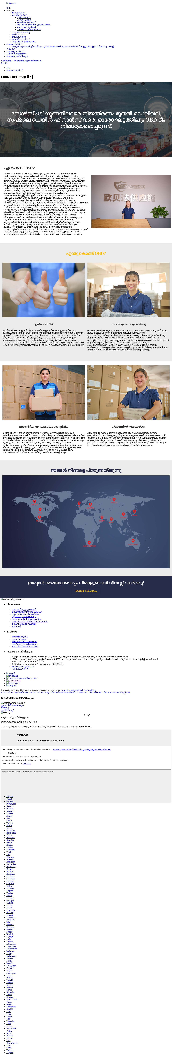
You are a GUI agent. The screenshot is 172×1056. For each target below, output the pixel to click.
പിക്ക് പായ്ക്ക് (94, 692)
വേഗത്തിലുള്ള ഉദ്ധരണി (24, 609)
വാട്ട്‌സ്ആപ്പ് (7, 61)
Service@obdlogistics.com (23, 666)
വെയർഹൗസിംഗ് (20, 39)
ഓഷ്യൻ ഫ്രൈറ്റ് (26, 22)
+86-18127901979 (20, 669)
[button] (86, 591)
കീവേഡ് (83, 692)
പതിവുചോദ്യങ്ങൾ (16, 54)
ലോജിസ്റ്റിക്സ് (19, 15)
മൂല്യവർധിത (19, 37)
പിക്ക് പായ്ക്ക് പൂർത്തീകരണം (15, 692)
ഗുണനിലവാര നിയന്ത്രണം (25, 614)
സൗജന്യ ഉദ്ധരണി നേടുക (27, 61)
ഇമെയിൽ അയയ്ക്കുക (12, 705)
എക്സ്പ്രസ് (24, 17)
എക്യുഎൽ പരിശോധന (24, 644)
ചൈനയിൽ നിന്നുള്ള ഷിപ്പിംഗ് (27, 612)
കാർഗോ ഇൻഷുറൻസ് (29, 29)
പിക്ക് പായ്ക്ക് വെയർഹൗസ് (64, 692)
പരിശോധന (18, 34)
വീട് (8, 8)
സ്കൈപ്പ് (5, 708)
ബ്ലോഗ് (10, 49)
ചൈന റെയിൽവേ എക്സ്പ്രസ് (33, 25)
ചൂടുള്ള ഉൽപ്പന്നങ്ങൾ (72, 690)
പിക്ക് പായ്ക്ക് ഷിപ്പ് (40, 692)
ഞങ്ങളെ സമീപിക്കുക (17, 56)
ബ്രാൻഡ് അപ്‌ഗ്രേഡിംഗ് (25, 646)
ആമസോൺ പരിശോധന (24, 641)
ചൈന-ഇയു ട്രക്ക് (26, 27)
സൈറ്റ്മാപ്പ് (90, 690)
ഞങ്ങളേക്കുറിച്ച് (14, 44)
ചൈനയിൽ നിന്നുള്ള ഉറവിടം (26, 619)
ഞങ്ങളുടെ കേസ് (15, 51)
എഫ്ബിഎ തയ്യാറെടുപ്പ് (24, 616)
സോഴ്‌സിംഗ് (18, 13)
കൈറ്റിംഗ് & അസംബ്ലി (24, 624)
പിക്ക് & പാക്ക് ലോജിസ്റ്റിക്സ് (116, 692)
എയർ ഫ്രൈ (24, 20)
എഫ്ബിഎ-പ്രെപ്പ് (21, 32)
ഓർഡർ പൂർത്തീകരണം (24, 42)
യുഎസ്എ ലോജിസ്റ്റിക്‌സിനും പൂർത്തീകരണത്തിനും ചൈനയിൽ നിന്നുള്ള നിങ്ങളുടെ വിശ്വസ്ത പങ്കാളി (63, 46)
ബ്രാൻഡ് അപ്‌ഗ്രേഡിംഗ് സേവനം (30, 621)
